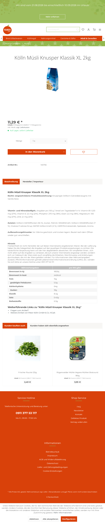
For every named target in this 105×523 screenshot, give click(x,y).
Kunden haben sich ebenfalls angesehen (49, 326)
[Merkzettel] (83, 29)
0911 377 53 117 (26, 413)
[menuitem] (63, 29)
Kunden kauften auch (14, 326)
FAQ (79, 407)
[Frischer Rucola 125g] (27, 348)
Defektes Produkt (79, 418)
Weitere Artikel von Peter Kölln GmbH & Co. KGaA (32, 313)
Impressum (52, 455)
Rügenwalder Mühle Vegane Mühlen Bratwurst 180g (77, 374)
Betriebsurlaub (52, 452)
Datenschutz (52, 463)
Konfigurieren (69, 519)
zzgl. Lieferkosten (22, 127)
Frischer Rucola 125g (27, 372)
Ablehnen (34, 519)
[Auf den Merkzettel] (83, 152)
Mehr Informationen (63, 512)
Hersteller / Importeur (33, 181)
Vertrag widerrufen (78, 422)
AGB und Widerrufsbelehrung (52, 459)
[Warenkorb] (94, 29)
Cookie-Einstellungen (52, 471)
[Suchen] (77, 29)
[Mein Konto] (88, 29)
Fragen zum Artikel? (19, 310)
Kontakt (78, 414)
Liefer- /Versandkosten (51, 492)
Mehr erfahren (52, 17)
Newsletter (79, 410)
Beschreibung (11, 181)
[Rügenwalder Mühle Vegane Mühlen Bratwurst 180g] (77, 348)
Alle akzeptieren (50, 519)
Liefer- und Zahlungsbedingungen (52, 467)
